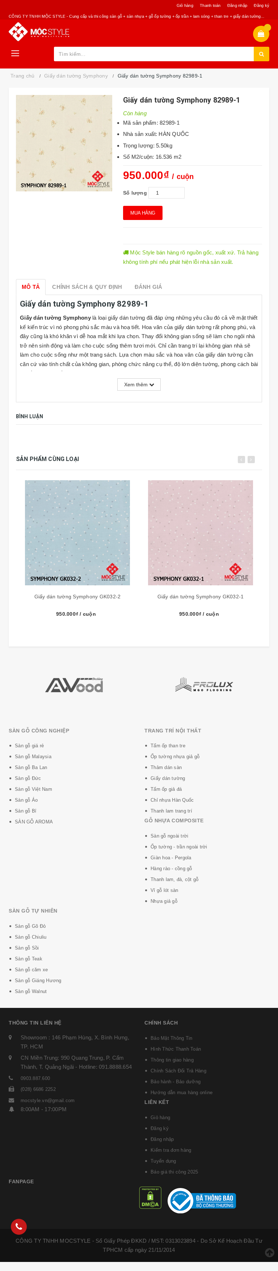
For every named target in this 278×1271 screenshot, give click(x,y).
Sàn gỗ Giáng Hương (38, 980)
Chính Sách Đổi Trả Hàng (178, 1070)
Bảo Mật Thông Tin (171, 1038)
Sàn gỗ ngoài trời (169, 836)
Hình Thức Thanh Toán (176, 1049)
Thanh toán (210, 5)
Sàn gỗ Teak (28, 958)
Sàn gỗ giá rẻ (29, 745)
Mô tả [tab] (31, 287)
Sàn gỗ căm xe (31, 969)
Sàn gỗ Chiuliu (31, 937)
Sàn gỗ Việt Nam (33, 789)
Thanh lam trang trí (171, 811)
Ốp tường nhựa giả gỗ (175, 756)
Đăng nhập (237, 5)
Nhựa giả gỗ (164, 901)
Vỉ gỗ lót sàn (164, 890)
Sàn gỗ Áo (26, 800)
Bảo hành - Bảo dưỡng (176, 1081)
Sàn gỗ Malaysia (33, 756)
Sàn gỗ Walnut (31, 991)
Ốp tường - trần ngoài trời (179, 847)
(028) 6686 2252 (38, 1089)
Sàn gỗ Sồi (27, 948)
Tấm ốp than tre (168, 745)
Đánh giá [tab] (149, 287)
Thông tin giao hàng (172, 1060)
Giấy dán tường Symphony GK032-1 (200, 596)
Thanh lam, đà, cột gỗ (174, 879)
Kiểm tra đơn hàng (171, 1150)
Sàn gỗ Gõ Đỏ (30, 926)
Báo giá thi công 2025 (174, 1172)
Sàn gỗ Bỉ (25, 811)
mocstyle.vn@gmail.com (48, 1100)
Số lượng (135, 193)
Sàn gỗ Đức (28, 778)
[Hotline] (19, 1227)
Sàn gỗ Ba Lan (31, 767)
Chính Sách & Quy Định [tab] (87, 287)
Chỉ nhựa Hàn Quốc (172, 800)
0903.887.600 (35, 1078)
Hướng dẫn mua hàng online (181, 1092)
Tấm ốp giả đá (166, 789)
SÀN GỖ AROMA (34, 822)
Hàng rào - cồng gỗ (171, 868)
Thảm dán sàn (166, 767)
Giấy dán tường (168, 778)
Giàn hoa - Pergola (171, 857)
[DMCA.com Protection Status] (150, 1197)
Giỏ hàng (185, 5)
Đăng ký (261, 5)
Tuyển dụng (163, 1161)
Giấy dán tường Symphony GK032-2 (77, 596)
